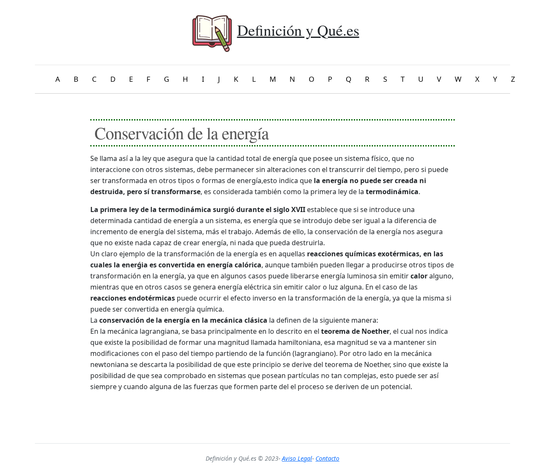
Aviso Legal (297, 458)
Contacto (327, 458)
